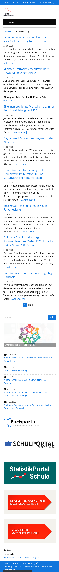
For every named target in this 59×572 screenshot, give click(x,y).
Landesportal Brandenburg (22, 563)
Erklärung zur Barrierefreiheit (39, 566)
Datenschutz (18, 566)
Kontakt (6, 566)
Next (30, 305)
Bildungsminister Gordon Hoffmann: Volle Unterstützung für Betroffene (26, 39)
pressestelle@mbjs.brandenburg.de (22, 557)
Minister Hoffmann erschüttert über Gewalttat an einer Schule (26, 71)
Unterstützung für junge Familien (20, 345)
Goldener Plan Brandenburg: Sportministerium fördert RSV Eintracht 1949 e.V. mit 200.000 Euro (28, 241)
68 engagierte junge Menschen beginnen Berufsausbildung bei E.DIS (29, 108)
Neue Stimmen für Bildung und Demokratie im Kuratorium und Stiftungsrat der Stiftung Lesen (23, 174)
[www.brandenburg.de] (8, 11)
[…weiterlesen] (19, 132)
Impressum (10, 569)
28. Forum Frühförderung (15, 370)
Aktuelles (7, 31)
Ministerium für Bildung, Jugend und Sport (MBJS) (28, 2)
